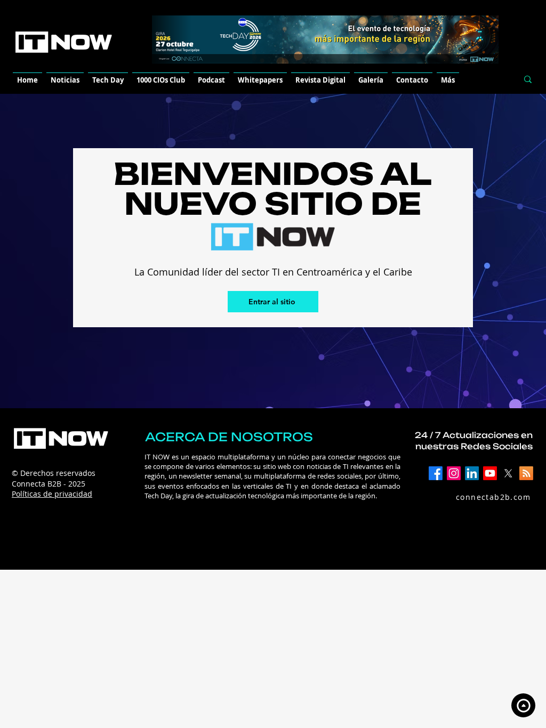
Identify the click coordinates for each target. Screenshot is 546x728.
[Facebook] (436, 473)
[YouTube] (490, 473)
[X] (508, 473)
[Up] (523, 705)
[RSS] (526, 473)
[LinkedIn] (472, 473)
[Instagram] (454, 473)
